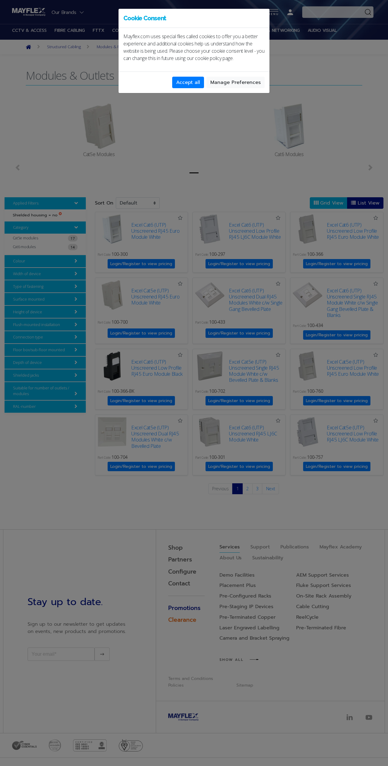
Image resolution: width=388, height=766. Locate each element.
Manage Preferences (235, 82)
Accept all (188, 82)
